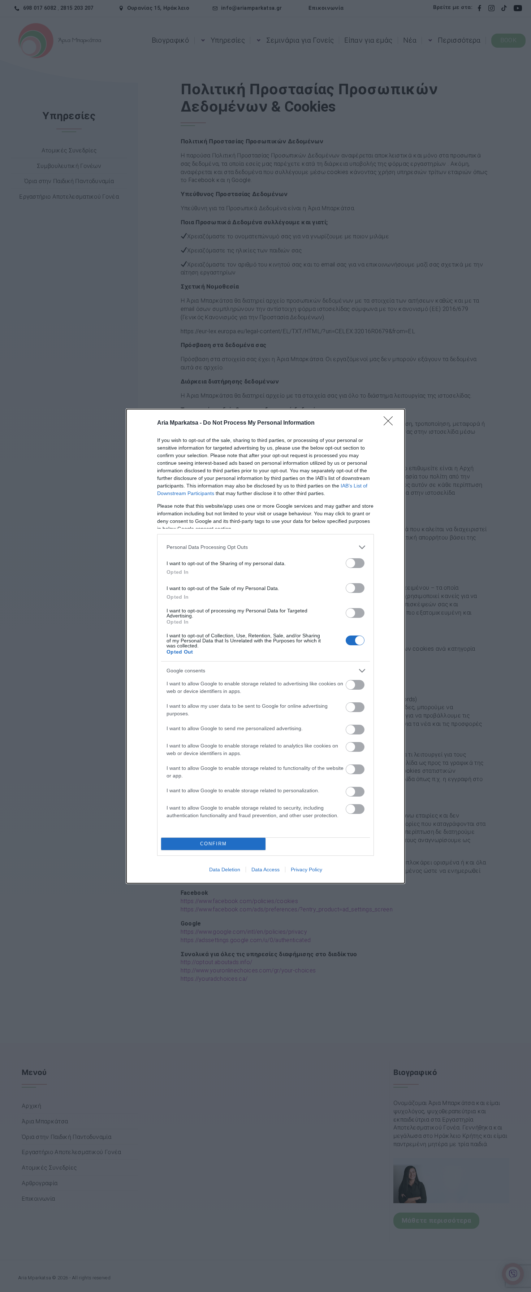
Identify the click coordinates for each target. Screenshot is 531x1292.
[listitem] (265, 547)
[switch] (355, 563)
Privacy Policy (306, 869)
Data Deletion (224, 869)
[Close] (390, 423)
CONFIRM (213, 843)
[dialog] (265, 646)
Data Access (265, 869)
